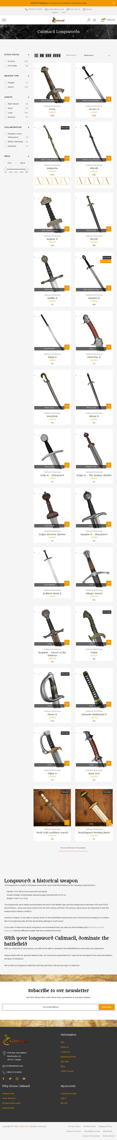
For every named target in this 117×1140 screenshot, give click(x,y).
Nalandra (52, 168)
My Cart (64, 1103)
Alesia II (94, 416)
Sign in (63, 1098)
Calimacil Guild (8, 1108)
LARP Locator (67, 1071)
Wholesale (107, 1131)
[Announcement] (58, 3)
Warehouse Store (68, 1057)
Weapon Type (11, 76)
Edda (52, 109)
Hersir (94, 239)
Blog (63, 1066)
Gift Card (65, 1061)
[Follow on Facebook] (3, 1078)
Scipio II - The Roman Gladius (94, 475)
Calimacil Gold (8, 1093)
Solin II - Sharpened (52, 475)
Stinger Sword (94, 593)
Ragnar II (52, 239)
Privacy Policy (74, 1126)
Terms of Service (73, 1131)
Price (7, 156)
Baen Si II (94, 773)
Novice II (94, 109)
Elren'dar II (94, 357)
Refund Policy (89, 1126)
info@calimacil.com (55, 9)
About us (65, 1047)
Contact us (65, 1052)
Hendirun (52, 416)
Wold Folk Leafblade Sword (52, 832)
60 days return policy (11, 1103)
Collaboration (12, 127)
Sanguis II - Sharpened (93, 534)
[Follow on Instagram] (17, 1078)
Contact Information (91, 1136)
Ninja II (52, 357)
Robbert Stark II (52, 593)
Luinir (94, 652)
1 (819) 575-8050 (35, 9)
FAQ (62, 1042)
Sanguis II (94, 298)
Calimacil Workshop (52, 106)
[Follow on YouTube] (24, 1078)
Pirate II (52, 714)
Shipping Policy (105, 1126)
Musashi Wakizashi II (94, 714)
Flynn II (52, 773)
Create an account (69, 1093)
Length (8, 97)
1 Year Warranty (9, 1098)
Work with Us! (109, 1136)
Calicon (88, 9)
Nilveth (94, 168)
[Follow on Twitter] (10, 1078)
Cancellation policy (92, 1131)
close (3, 3)
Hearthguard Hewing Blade (94, 832)
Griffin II (52, 298)
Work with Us (75, 9)
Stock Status (11, 55)
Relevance (88, 55)
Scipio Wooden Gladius (52, 534)
